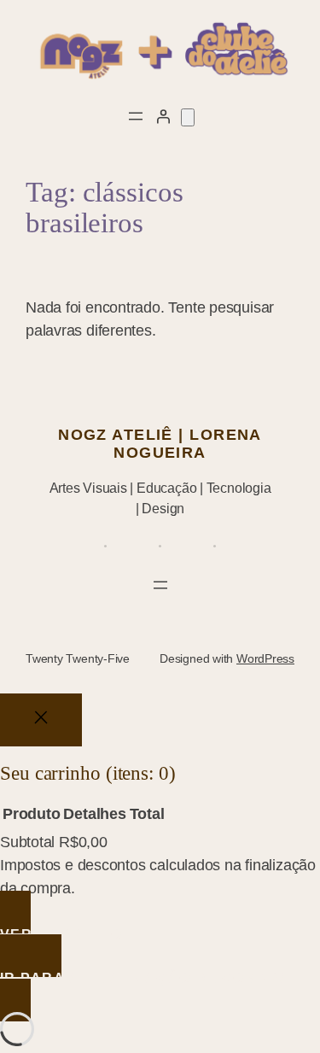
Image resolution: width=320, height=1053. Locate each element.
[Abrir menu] (135, 116)
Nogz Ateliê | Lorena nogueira (160, 443)
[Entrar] (163, 116)
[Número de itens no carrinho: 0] (188, 117)
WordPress (265, 658)
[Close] (41, 719)
